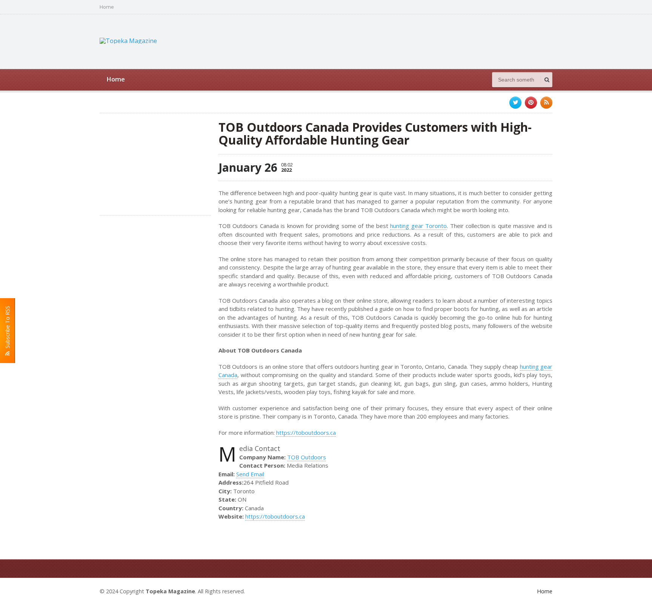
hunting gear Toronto (418, 225)
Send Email (250, 474)
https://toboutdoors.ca (306, 432)
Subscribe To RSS (7, 328)
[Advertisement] (415, 41)
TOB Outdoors (306, 457)
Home (107, 7)
